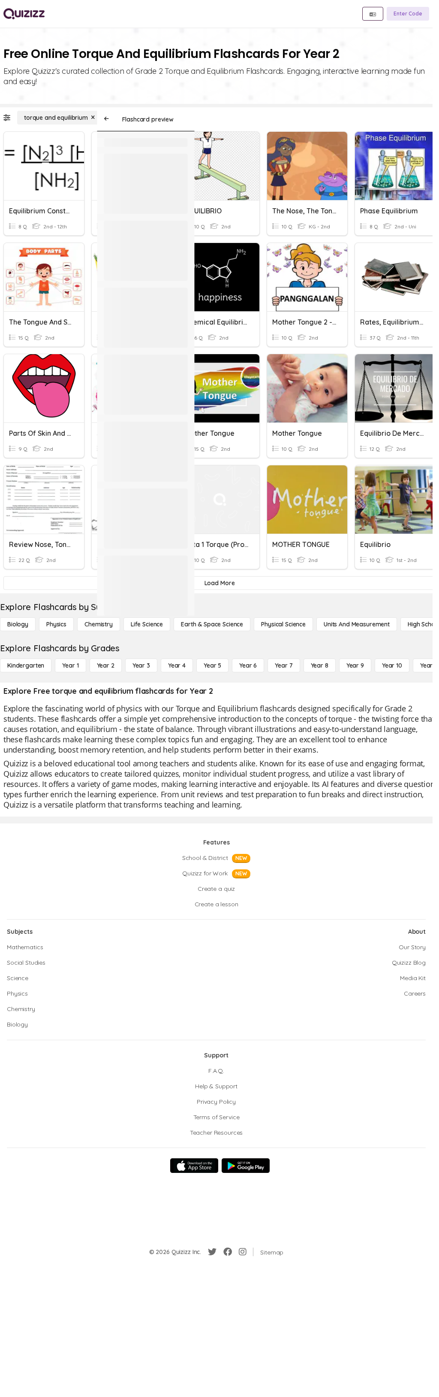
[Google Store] (246, 1165)
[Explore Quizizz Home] (24, 13)
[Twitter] (212, 1252)
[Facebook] (227, 1252)
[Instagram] (243, 1252)
